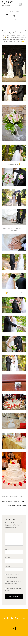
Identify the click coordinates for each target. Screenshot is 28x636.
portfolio (11, 11)
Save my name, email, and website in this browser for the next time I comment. (14, 576)
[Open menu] (20, 4)
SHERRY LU (7, 3)
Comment (8, 532)
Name (7, 549)
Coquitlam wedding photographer (10, 496)
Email (7, 558)
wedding (17, 11)
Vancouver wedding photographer (17, 498)
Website (8, 566)
